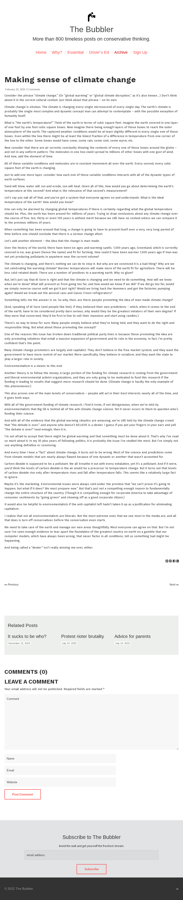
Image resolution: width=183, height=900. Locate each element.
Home (41, 52)
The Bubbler (91, 29)
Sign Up (140, 52)
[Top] (177, 889)
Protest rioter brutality (82, 636)
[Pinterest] (170, 561)
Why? (57, 52)
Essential (75, 52)
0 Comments (33, 89)
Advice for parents (132, 636)
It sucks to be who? (27, 636)
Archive (121, 52)
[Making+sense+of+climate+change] (167, 561)
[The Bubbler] (91, 21)
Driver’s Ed (99, 52)
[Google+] (177, 561)
